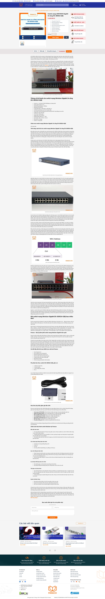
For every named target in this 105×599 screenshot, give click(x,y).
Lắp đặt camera (39, 571)
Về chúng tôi (21, 571)
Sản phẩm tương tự (51, 51)
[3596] (66, 37)
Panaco (46, 65)
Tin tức (20, 574)
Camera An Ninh (56, 571)
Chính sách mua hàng (74, 573)
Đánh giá (42, 51)
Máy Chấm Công (56, 576)
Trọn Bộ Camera (56, 578)
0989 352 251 (23, 589)
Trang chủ (21, 10)
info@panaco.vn (24, 587)
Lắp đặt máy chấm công (40, 574)
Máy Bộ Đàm (55, 581)
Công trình (21, 573)
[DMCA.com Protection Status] (23, 594)
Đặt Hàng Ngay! (34, 497)
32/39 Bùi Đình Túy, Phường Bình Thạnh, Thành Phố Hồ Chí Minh (26, 586)
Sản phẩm (26, 10)
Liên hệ (20, 576)
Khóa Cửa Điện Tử (56, 574)
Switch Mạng (32, 10)
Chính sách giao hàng (74, 576)
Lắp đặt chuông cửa (40, 578)
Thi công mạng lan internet (41, 576)
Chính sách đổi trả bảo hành (75, 574)
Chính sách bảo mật (74, 571)
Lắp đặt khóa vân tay (40, 573)
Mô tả (35, 51)
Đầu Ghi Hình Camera (57, 573)
